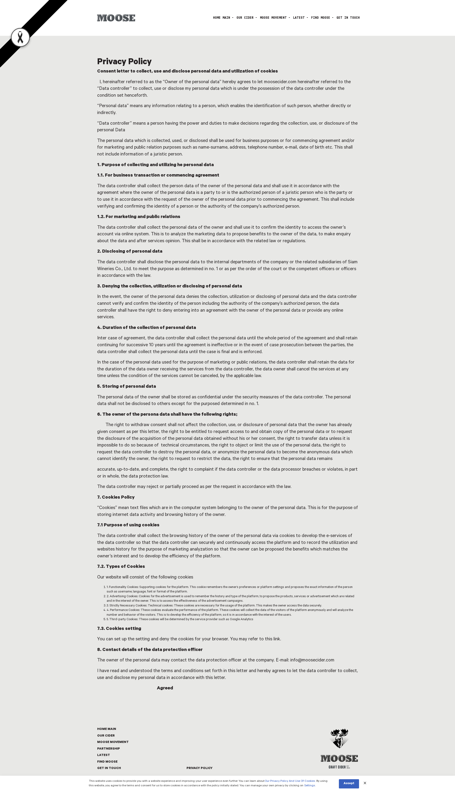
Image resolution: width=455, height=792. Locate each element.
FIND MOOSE (320, 17)
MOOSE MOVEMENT (273, 17)
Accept (349, 783)
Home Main (221, 17)
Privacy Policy (200, 768)
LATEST (299, 17)
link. (277, 639)
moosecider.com (280, 82)
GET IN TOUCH (348, 17)
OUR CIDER (245, 17)
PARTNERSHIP (108, 749)
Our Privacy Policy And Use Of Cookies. (290, 781)
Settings (309, 785)
